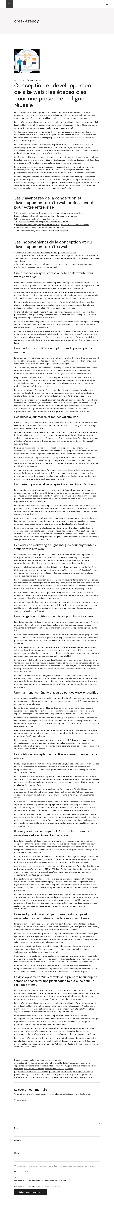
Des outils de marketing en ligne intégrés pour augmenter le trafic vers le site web (52, 224)
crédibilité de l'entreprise (64, 1063)
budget (26, 1060)
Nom (16, 1128)
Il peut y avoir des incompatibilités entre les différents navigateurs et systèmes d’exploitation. (57, 255)
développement (83, 1063)
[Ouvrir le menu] (106, 4)
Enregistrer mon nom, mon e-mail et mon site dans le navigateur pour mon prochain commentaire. (56, 1166)
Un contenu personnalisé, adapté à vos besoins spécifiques (42, 222)
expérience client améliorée (26, 1066)
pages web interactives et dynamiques (31, 1071)
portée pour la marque (82, 1071)
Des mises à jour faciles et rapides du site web (36, 219)
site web (18, 1077)
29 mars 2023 (20, 80)
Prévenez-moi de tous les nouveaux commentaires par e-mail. (40, 1181)
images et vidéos (88, 1066)
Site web (18, 1153)
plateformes (66, 1071)
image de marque (72, 1066)
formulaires (59, 1066)
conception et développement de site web (33, 1063)
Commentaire (20, 1100)
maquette (18, 1068)
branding (18, 1060)
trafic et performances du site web (43, 1077)
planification (54, 1071)
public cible (87, 1074)
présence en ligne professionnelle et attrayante (35, 1074)
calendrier (34, 1060)
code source (45, 1060)
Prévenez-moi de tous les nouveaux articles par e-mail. (37, 1187)
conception (57, 1060)
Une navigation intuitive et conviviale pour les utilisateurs (40, 227)
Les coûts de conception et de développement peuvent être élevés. (46, 252)
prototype (76, 1074)
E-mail (17, 1140)
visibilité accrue (85, 1077)
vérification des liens (69, 1077)
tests (25, 1077)
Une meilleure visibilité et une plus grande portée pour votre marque (46, 216)
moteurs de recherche (34, 1068)
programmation (64, 1074)
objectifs (69, 1068)
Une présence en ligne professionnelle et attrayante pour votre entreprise (49, 213)
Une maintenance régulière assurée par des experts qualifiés (42, 230)
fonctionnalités (46, 1066)
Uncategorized (34, 80)
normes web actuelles (54, 1068)
